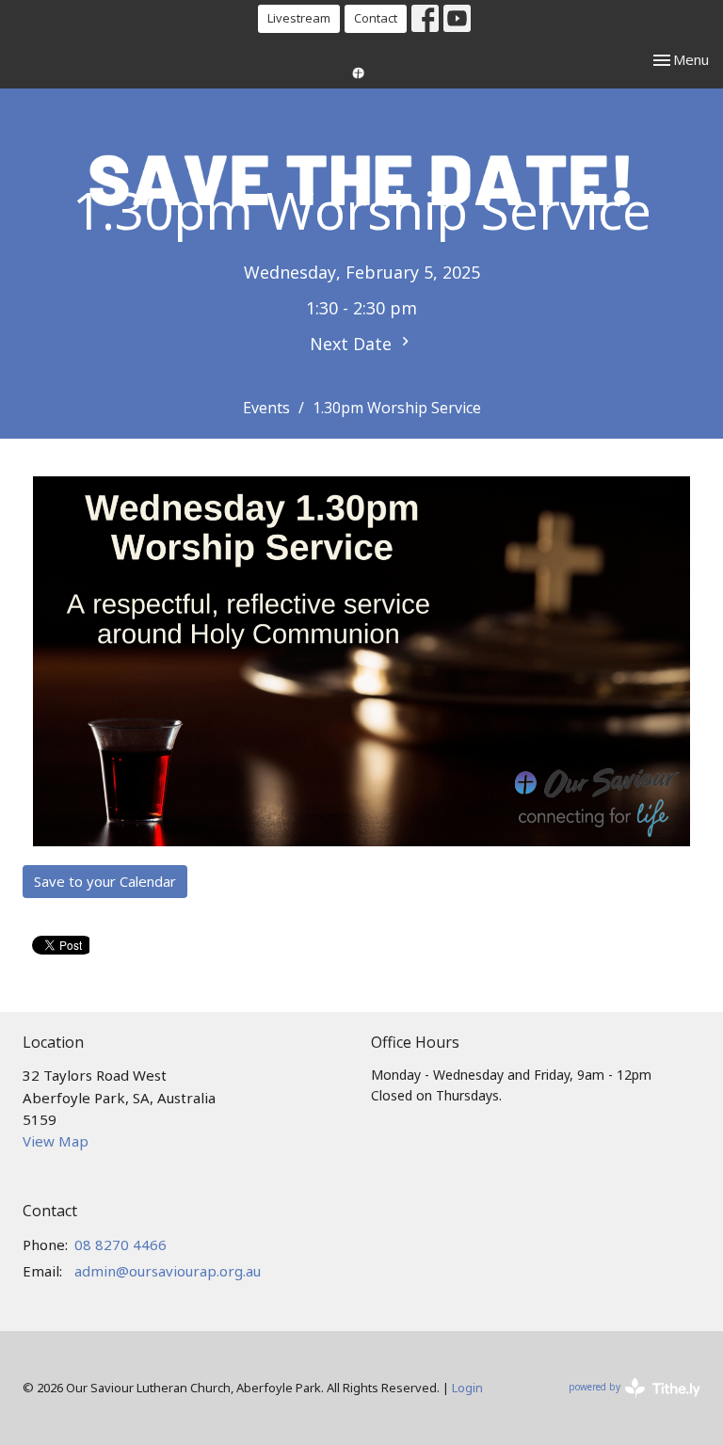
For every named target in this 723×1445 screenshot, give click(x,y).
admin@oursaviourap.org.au (167, 1270)
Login (467, 1387)
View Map (55, 1141)
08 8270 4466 (120, 1244)
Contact (375, 17)
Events (266, 407)
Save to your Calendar (105, 881)
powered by (625, 1402)
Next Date (353, 343)
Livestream (298, 17)
